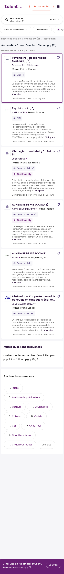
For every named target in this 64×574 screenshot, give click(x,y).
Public (15, 388)
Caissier (16, 416)
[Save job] (58, 57)
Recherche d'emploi (11, 39)
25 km (53, 19)
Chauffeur (35, 425)
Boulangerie (41, 406)
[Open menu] (58, 6)
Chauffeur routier (22, 444)
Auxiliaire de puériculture (26, 397)
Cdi (14, 425)
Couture (16, 406)
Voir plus (16, 94)
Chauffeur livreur (22, 435)
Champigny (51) (32, 39)
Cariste (38, 416)
